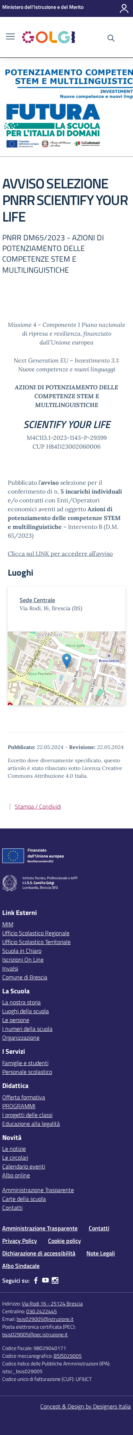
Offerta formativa (23, 1097)
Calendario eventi (23, 1166)
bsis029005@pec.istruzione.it (35, 1334)
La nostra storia (21, 1002)
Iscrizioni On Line (23, 959)
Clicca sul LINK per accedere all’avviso (60, 553)
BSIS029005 (68, 1356)
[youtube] (45, 1280)
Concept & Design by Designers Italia (85, 1406)
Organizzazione (21, 1037)
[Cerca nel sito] (111, 39)
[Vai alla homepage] (48, 37)
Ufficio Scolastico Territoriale (36, 941)
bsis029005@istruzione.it (45, 1319)
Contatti (12, 1207)
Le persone (15, 1019)
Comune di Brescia (24, 977)
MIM (7, 924)
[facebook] (36, 1280)
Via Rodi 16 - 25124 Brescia (52, 1303)
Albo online (16, 1175)
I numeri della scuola (27, 1028)
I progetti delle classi (27, 1114)
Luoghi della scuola (25, 1011)
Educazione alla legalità (31, 1123)
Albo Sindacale (21, 1265)
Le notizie (14, 1148)
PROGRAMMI (18, 1106)
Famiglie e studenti (25, 1062)
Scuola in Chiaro (21, 950)
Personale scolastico (27, 1071)
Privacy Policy (19, 1240)
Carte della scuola (24, 1198)
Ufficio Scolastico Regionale (35, 933)
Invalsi (10, 968)
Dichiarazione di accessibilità (38, 1253)
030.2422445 (41, 1311)
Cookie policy (64, 1240)
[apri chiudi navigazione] (10, 37)
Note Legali (100, 1253)
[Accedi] (124, 8)
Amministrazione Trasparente (38, 1189)
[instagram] (55, 1280)
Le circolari (15, 1157)
